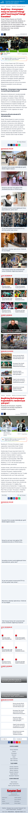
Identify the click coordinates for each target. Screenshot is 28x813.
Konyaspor (8, 6)
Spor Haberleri (14, 758)
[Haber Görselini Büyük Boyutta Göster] (14, 44)
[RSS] (19, 742)
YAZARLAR (19, 739)
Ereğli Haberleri (14, 774)
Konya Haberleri (14, 749)
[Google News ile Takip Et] (24, 54)
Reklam (3, 801)
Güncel (14, 751)
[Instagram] (14, 742)
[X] (12, 742)
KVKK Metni (16, 801)
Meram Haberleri (14, 770)
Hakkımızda (4, 797)
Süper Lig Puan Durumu (14, 785)
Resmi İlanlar (14, 782)
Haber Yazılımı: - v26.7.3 (14, 811)
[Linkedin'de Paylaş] (14, 145)
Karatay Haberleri (14, 766)
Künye (3, 799)
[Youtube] (17, 742)
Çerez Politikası (17, 799)
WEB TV (5, 739)
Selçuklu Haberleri (14, 768)
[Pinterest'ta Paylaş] (17, 145)
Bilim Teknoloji (14, 760)
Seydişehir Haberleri (14, 775)
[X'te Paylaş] (5, 34)
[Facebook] (9, 742)
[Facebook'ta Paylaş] (2, 34)
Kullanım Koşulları (5, 803)
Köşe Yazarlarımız (14, 783)
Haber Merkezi (7, 54)
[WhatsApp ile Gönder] (19, 145)
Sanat (14, 757)
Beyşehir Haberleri (14, 772)
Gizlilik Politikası (17, 797)
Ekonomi (14, 755)
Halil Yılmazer (7, 434)
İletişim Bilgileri (17, 803)
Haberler (3, 6)
